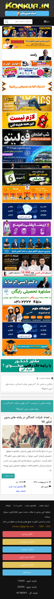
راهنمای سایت (30, 505)
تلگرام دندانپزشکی (27, 541)
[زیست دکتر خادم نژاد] (27, 72)
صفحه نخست (44, 378)
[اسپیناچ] (27, 228)
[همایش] (27, 262)
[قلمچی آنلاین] (27, 273)
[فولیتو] (27, 63)
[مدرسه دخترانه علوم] (27, 313)
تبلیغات (8, 505)
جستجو (6, 21)
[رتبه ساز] (27, 54)
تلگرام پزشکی (27, 534)
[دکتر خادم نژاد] (27, 177)
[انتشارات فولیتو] (27, 137)
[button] (48, 21)
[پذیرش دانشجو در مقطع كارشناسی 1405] (27, 154)
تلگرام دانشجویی (27, 564)
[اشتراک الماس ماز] (27, 211)
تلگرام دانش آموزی (27, 557)
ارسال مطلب (44, 505)
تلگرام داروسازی (27, 549)
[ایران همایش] (27, 296)
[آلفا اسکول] (27, 86)
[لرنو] (27, 120)
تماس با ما (18, 505)
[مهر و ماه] (27, 31)
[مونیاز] (27, 245)
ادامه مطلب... (8, 475)
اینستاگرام (27, 572)
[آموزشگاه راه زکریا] (27, 166)
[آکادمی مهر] (27, 194)
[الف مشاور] (27, 347)
